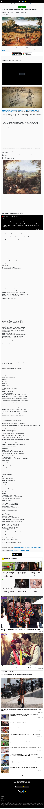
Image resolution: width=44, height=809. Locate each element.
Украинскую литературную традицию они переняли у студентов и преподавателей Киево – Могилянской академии (20, 111)
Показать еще (39, 229)
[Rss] (15, 782)
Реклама (2, 796)
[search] (1, 1)
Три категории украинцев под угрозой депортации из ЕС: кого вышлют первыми (21, 223)
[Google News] (23, 782)
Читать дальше (22, 775)
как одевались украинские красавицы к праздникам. (17, 545)
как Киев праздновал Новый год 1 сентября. (20, 550)
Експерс (3, 50)
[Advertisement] (22, 137)
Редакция (2, 798)
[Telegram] (18, 782)
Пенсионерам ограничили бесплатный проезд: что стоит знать (17, 221)
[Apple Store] (18, 786)
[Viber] (20, 782)
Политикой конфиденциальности (36, 3)
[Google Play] (25, 786)
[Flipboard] (26, 782)
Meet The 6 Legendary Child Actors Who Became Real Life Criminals (22, 574)
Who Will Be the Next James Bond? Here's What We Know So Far (22, 590)
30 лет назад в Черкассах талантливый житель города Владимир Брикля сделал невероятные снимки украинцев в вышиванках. (21, 548)
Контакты (2, 800)
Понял (22, 7)
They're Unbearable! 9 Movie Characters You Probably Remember (35, 574)
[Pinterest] (29, 782)
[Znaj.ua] (22, 1)
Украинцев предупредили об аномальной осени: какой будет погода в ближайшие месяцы (21, 226)
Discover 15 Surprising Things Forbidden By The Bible (35, 590)
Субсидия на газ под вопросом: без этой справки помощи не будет (18, 218)
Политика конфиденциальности (7, 794)
